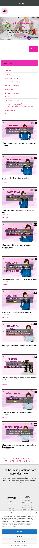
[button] (36, 513)
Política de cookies (15, 545)
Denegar (19, 536)
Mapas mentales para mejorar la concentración (19, 345)
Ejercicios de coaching (12, 82)
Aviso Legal (24, 545)
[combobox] (14, 49)
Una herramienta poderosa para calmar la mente (19, 280)
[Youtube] (22, 3)
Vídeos (7, 114)
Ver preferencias (19, 541)
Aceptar (19, 531)
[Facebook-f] (16, 3)
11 (6, 461)
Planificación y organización (14, 100)
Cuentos (7, 74)
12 (10, 461)
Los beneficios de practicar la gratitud (15, 178)
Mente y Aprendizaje (12, 85)
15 (20, 461)
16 (24, 461)
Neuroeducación (10, 89)
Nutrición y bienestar (12, 93)
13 (13, 461)
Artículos (8, 71)
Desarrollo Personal (11, 78)
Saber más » (5, 150)
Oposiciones (9, 97)
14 (17, 461)
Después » (30, 461)
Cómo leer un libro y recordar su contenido (17, 412)
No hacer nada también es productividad (16, 312)
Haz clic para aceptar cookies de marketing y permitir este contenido (19, 130)
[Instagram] (19, 3)
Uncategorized (10, 110)
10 (34, 458)
